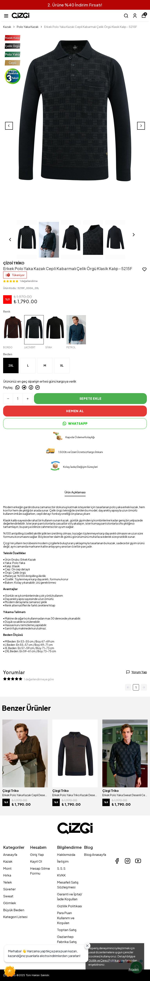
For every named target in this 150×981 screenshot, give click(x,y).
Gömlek (9, 903)
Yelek (7, 882)
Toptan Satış (67, 930)
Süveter (9, 889)
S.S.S (61, 868)
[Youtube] (138, 861)
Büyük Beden (13, 910)
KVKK (61, 875)
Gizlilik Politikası (69, 906)
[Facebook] (117, 861)
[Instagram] (127, 861)
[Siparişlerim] (134, 15)
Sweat (8, 896)
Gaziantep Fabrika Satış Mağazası (67, 941)
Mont (7, 868)
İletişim (63, 861)
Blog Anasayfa (95, 854)
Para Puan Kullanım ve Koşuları (65, 918)
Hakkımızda (66, 854)
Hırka (7, 875)
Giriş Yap (37, 854)
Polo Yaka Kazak (27, 26)
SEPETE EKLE (90, 398)
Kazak (7, 26)
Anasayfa (10, 854)
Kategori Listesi (15, 917)
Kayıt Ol (36, 861)
